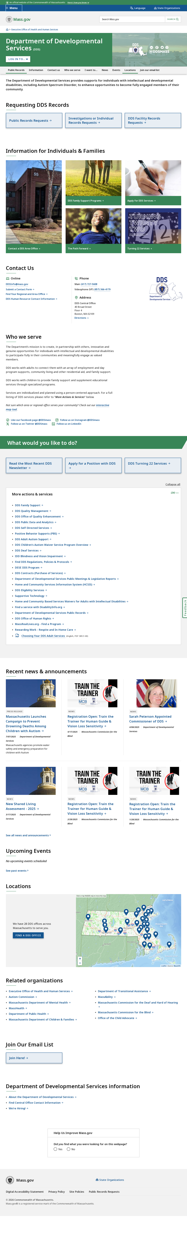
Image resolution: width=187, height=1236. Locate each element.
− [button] (80, 963)
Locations (130, 70)
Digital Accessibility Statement (25, 1191)
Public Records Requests (104, 1191)
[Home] (7, 29)
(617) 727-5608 (89, 284)
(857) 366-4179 (102, 289)
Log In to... (17, 59)
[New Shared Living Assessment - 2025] (31, 781)
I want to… (91, 70)
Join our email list (150, 70)
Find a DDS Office (28, 935)
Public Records (16, 70)
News (105, 70)
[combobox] (140, 19)
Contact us (53, 70)
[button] (88, 917)
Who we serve (72, 70)
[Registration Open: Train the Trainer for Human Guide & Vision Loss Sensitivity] (92, 693)
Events (116, 70)
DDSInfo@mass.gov (17, 284)
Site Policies (76, 1191)
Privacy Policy (56, 1191)
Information (36, 70)
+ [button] (80, 958)
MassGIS (177, 966)
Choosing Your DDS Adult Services (43, 636)
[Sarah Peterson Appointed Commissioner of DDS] (154, 693)
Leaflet (163, 966)
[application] (128, 930)
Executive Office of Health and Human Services (34, 29)
